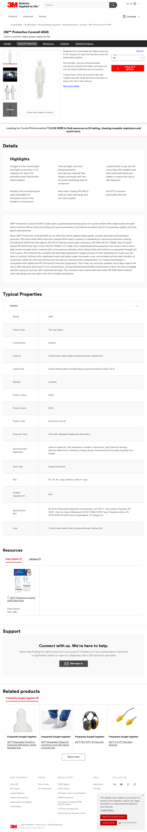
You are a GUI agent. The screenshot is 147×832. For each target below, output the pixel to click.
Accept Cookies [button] (109, 823)
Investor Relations (17, 793)
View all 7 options (130, 68)
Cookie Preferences (55, 825)
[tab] (14, 559)
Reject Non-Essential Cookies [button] (114, 817)
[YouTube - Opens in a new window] (121, 784)
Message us (76, 663)
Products (12, 16)
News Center (43, 784)
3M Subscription (45, 789)
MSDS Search (63, 784)
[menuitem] (7, 44)
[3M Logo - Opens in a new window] (23, 5)
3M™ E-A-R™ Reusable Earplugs (121, 743)
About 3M (14, 784)
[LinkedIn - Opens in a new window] (115, 784)
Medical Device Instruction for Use (72, 813)
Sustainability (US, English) (21, 802)
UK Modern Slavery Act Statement (72, 793)
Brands (42, 16)
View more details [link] (71, 86)
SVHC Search (63, 789)
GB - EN (129, 4)
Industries (28, 16)
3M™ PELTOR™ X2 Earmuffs (89, 742)
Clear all (139, 51)
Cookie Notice (107, 810)
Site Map (96, 789)
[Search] (113, 5)
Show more (74, 757)
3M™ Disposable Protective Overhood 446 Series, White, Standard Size (22, 745)
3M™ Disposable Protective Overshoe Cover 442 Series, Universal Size (55, 745)
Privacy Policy (40, 825)
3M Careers (15, 789)
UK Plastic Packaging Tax (68, 809)
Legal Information (27, 825)
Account (131, 17)
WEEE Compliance (65, 798)
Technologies (15, 806)
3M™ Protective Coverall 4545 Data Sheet (21, 599)
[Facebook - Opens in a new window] (128, 784)
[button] (127, 823)
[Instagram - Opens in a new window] (135, 784)
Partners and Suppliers (19, 798)
